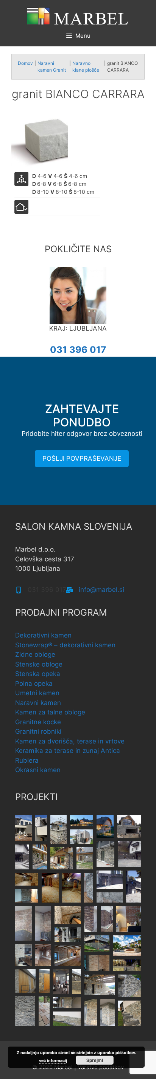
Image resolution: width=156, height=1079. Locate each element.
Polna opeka (34, 683)
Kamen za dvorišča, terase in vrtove (70, 741)
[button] (23, 828)
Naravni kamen (38, 703)
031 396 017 (78, 349)
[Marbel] (78, 15)
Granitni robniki (38, 731)
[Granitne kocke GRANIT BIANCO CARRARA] (39, 141)
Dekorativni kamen (43, 635)
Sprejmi (94, 1060)
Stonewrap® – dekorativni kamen (65, 645)
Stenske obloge (38, 664)
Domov (25, 63)
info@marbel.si (101, 589)
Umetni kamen (37, 693)
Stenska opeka (37, 673)
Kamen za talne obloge (50, 712)
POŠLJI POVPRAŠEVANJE (81, 458)
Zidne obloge (35, 654)
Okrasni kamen (38, 770)
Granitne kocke (38, 722)
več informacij (53, 1060)
